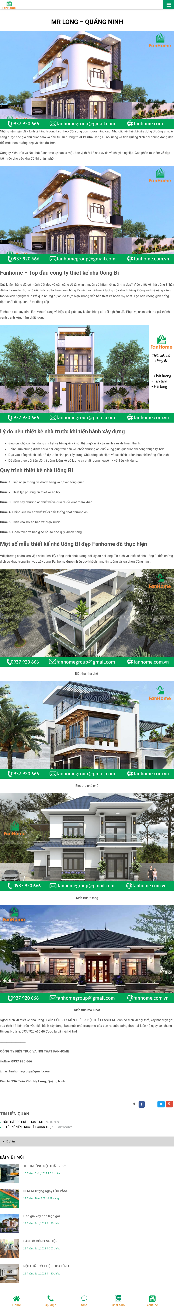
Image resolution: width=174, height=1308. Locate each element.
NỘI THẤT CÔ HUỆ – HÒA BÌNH (31, 1122)
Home (16, 1305)
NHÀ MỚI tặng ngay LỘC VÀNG (46, 1191)
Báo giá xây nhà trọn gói (41, 1216)
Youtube (152, 1305)
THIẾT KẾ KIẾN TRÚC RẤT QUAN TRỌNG (37, 1127)
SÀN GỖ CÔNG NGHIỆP (40, 1241)
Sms (84, 1305)
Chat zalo (118, 1305)
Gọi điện (50, 1305)
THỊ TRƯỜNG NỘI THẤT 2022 (44, 1166)
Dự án (10, 1141)
